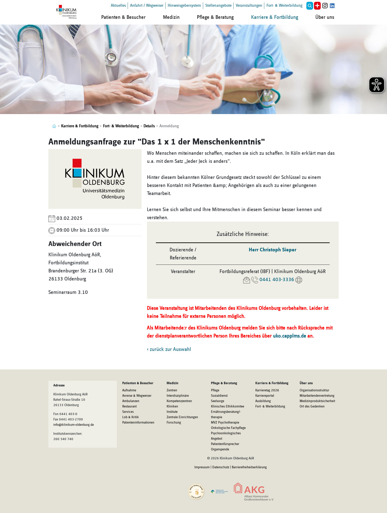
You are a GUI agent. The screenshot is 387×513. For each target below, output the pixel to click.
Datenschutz (220, 467)
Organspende (220, 449)
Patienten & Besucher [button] (123, 17)
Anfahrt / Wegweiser (146, 5)
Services (128, 412)
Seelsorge (217, 401)
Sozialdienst (219, 396)
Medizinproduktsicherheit (317, 401)
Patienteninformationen (138, 422)
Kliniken (172, 406)
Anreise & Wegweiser (136, 396)
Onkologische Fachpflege (228, 428)
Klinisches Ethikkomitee (227, 406)
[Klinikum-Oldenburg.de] (54, 126)
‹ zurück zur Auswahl (169, 349)
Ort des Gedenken (312, 406)
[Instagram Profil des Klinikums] (325, 6)
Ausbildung (263, 401)
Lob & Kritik (130, 417)
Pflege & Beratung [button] (215, 17)
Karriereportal (264, 396)
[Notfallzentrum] (317, 6)
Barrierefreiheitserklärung (249, 467)
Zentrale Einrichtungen (182, 417)
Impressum (202, 467)
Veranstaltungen (249, 5)
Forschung (174, 422)
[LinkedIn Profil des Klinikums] (332, 6)
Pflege (215, 390)
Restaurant (129, 406)
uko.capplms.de (289, 336)
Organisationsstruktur (314, 390)
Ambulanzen (130, 401)
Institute (172, 412)
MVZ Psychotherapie (225, 422)
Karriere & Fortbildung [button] (274, 17)
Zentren (172, 390)
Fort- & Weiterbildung (284, 5)
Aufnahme (129, 390)
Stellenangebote (218, 5)
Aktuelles (118, 5)
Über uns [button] (324, 17)
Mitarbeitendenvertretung (317, 396)
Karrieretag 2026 (267, 390)
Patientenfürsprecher (225, 444)
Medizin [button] (171, 17)
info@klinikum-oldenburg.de (73, 425)
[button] (309, 6)
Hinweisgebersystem (184, 5)
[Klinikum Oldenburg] (67, 12)
